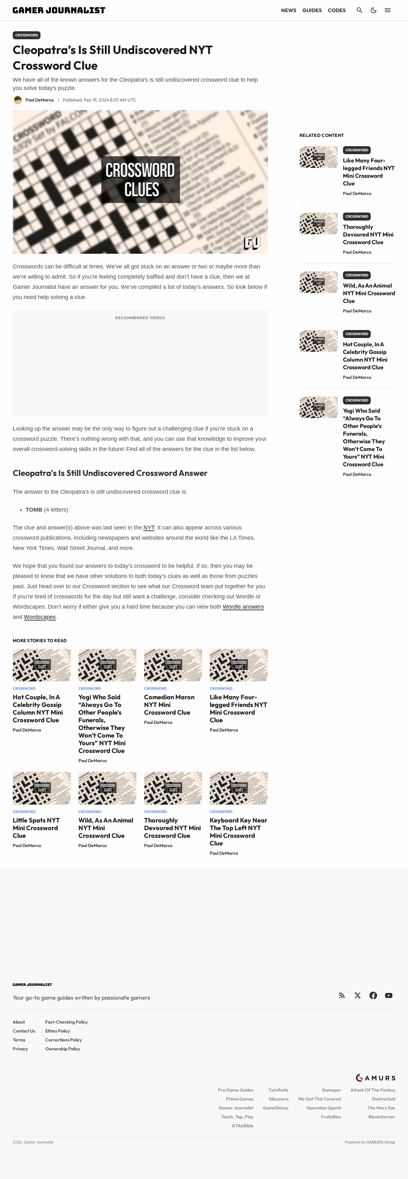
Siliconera (278, 1099)
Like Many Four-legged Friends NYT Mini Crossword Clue (238, 708)
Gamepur (331, 1090)
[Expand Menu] (387, 10)
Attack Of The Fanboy (373, 1090)
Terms (19, 1040)
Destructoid (383, 1099)
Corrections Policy (63, 1040)
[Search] (359, 10)
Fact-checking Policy (66, 1022)
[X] (357, 995)
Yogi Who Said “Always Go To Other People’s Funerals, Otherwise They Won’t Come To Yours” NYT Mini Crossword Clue (102, 724)
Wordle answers (243, 607)
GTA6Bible (242, 1126)
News (288, 10)
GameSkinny (275, 1108)
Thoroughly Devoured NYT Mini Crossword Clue (172, 827)
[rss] (342, 995)
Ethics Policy (57, 1031)
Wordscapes (40, 617)
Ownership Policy (62, 1049)
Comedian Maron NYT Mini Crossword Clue (169, 704)
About (19, 1022)
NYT (148, 527)
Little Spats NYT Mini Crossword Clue (36, 827)
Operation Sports (323, 1108)
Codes (337, 10)
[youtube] (389, 995)
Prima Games (239, 1099)
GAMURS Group (381, 1142)
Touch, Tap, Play (237, 1117)
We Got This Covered (319, 1099)
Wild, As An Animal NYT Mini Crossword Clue (369, 293)
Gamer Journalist (236, 1108)
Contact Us (24, 1031)
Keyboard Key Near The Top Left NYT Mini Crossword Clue (238, 831)
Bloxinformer (381, 1117)
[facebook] (373, 995)
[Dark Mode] (373, 10)
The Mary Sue (381, 1108)
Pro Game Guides (235, 1090)
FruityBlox (331, 1117)
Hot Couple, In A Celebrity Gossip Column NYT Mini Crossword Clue (38, 708)
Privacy (20, 1049)
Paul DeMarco (27, 730)
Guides (312, 10)
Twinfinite (278, 1090)
